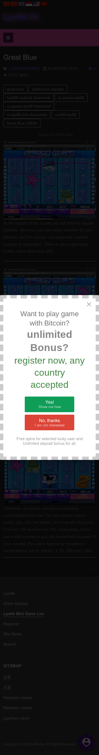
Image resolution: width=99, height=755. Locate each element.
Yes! (49, 404)
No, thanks (49, 422)
